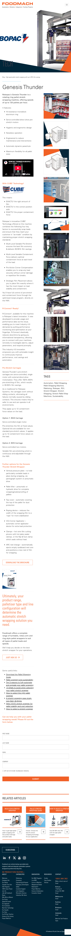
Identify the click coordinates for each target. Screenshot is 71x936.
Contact (58, 874)
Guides (46, 878)
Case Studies (47, 880)
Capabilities (20, 874)
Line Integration (20, 891)
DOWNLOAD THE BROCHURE (17, 562)
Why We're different (7, 897)
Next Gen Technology (7, 908)
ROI (62, 388)
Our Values (5, 882)
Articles (46, 882)
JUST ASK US (11, 657)
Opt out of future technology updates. (16, 771)
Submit (35, 779)
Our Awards (5, 910)
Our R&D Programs (37, 878)
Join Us (4, 891)
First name (5, 733)
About (4, 874)
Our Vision (5, 899)
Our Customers (6, 905)
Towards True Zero (7, 884)
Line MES (34, 880)
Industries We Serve (21, 895)
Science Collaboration (37, 891)
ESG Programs (6, 887)
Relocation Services (21, 893)
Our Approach (5, 903)
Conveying (18, 880)
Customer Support (20, 889)
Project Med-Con (6, 918)
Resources (48, 874)
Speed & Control (6, 901)
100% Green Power (7, 889)
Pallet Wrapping (60, 383)
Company (5, 761)
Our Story (4, 912)
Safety (17, 887)
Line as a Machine (36, 882)
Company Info (5, 880)
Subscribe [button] (10, 850)
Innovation (36, 874)
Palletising (48, 388)
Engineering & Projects (22, 882)
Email (4, 752)
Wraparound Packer (37, 884)
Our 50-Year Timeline (7, 914)
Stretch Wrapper (50, 391)
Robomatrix (35, 887)
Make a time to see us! (61, 881)
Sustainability (58, 396)
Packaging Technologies (22, 884)
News (3, 895)
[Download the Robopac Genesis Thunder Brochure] (9, 578)
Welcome (4, 878)
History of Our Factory (7, 916)
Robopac (56, 388)
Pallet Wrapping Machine (54, 385)
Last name (5, 743)
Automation (48, 383)
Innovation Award (36, 893)
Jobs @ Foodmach (7, 893)
